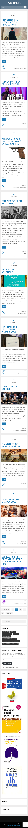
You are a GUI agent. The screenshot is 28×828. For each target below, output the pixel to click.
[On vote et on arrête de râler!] (14, 455)
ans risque (6, 631)
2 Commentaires (22, 543)
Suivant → (9, 613)
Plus (4, 62)
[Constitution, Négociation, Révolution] (14, 33)
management (6, 636)
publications (15, 641)
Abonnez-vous (7, 663)
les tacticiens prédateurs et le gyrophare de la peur (12, 560)
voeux (13, 643)
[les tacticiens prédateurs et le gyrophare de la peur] (14, 573)
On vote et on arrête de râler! (11, 445)
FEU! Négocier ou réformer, (12, 202)
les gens (16, 634)
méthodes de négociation (9, 638)
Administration (17, 825)
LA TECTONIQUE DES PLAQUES (10, 500)
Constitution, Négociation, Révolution (10, 22)
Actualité (24, 66)
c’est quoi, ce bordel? (9, 387)
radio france (6, 643)
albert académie (6, 812)
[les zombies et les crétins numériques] (14, 340)
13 (2, 613)
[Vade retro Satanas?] (14, 281)
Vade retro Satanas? (8, 270)
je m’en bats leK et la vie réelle (11, 83)
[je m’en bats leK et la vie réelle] (14, 93)
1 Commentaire (22, 313)
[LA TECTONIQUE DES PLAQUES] (14, 511)
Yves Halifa (14, 2)
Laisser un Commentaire (20, 68)
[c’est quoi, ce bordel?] (14, 398)
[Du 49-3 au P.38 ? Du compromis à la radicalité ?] (14, 153)
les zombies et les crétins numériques (10, 329)
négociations (6, 641)
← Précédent (5, 609)
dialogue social (7, 634)
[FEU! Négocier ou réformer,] (14, 212)
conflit (13, 631)
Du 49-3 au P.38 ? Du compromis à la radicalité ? (11, 141)
